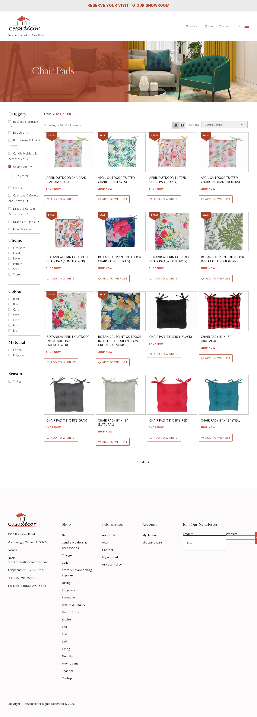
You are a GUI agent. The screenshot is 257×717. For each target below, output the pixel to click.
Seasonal (68, 671)
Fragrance (69, 590)
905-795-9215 (33, 570)
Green (17, 320)
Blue (15, 304)
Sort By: (194, 124)
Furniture (68, 597)
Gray (16, 315)
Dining (66, 583)
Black (16, 299)
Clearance (19, 248)
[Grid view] (175, 125)
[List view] (182, 125)
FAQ (105, 542)
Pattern (17, 264)
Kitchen (67, 619)
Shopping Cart (152, 542)
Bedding (18, 132)
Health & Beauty (73, 605)
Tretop (67, 678)
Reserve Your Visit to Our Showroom (128, 5)
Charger (67, 555)
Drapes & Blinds (24, 222)
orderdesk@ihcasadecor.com (28, 562)
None (16, 258)
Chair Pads (20, 166)
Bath (65, 535)
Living (48, 114)
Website (231, 534)
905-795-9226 (23, 578)
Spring (17, 381)
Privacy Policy (112, 564)
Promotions (70, 663)
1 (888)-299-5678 (33, 586)
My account (110, 557)
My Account (150, 535)
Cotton (17, 350)
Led (64, 627)
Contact (107, 550)
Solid (16, 269)
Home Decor (71, 612)
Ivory (16, 325)
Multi (16, 330)
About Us (108, 535)
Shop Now (53, 188)
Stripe (16, 274)
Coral (16, 309)
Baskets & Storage (25, 121)
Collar (66, 562)
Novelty (67, 656)
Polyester (22, 176)
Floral (16, 253)
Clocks (17, 188)
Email (188, 534)
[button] (61, 199)
